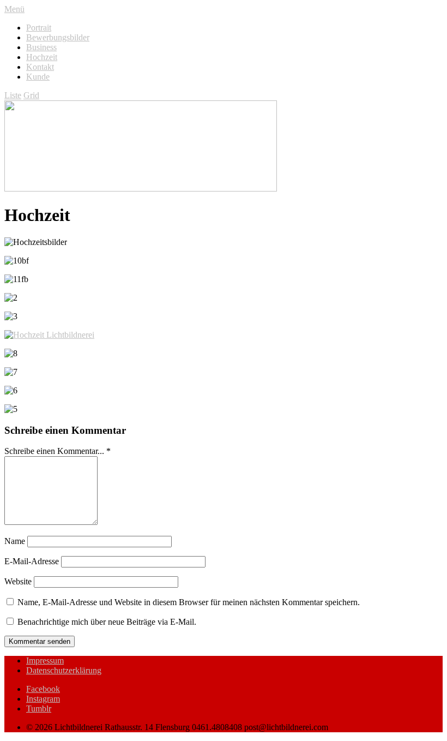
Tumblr (38, 708)
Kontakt (40, 66)
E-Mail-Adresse (31, 561)
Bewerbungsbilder (57, 37)
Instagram (43, 698)
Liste (12, 95)
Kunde (38, 76)
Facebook (43, 689)
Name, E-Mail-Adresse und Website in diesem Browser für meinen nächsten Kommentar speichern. (188, 602)
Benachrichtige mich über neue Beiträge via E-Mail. (106, 621)
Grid (31, 95)
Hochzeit (41, 57)
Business (41, 47)
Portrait (38, 27)
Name (14, 541)
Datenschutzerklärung (63, 670)
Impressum (45, 660)
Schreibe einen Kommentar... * (57, 451)
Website (18, 581)
